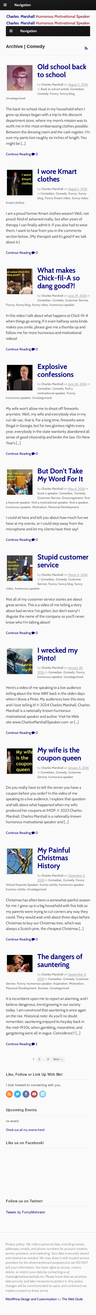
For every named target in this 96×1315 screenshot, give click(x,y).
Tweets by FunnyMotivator (25, 1212)
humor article (48, 885)
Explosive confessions (55, 370)
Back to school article (55, 89)
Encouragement (72, 498)
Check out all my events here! (25, 1130)
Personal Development (63, 507)
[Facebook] (26, 1094)
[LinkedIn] (43, 1094)
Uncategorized (15, 98)
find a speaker (78, 502)
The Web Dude (72, 1299)
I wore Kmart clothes (57, 175)
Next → (58, 1059)
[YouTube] (34, 1094)
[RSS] (10, 1094)
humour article (15, 889)
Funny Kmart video (57, 198)
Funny (54, 93)
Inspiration (60, 983)
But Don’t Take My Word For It (60, 475)
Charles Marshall (52, 84)
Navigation (22, 5)
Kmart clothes (15, 203)
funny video (80, 198)
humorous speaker (62, 305)
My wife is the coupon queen (59, 754)
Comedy (42, 93)
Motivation (39, 507)
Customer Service (76, 300)
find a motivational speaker (49, 502)
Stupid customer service (62, 561)
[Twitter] (18, 1094)
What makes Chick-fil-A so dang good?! (58, 278)
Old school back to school (62, 70)
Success (43, 988)
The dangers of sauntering (60, 960)
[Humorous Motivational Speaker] (48, 16)
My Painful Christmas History (53, 858)
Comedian (77, 89)
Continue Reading (18, 154)
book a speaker (47, 493)
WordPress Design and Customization (31, 1299)
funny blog (67, 93)
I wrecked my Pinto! (57, 654)
